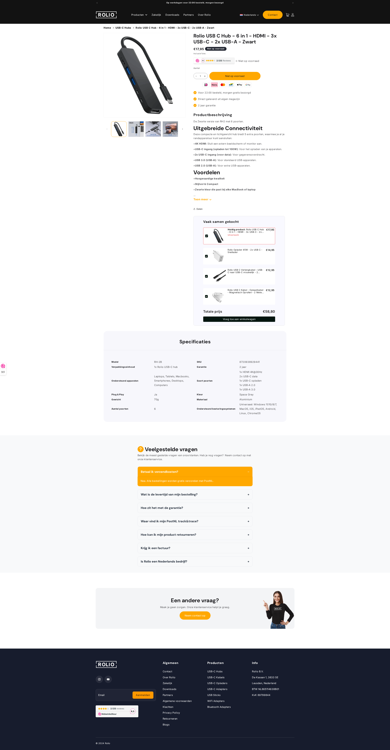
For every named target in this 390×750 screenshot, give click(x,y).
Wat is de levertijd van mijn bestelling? (169, 494)
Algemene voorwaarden (177, 700)
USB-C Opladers (217, 683)
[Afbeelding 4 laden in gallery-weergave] (170, 129)
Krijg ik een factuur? (155, 548)
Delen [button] (200, 209)
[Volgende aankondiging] (293, 3)
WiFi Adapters (216, 700)
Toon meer (200, 199)
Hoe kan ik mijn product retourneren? (168, 535)
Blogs (166, 724)
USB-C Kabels (216, 677)
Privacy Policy (171, 712)
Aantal (196, 68)
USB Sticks (214, 695)
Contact (272, 14)
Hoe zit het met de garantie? (162, 508)
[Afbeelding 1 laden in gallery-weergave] (119, 129)
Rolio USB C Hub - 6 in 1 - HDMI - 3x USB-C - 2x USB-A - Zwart (175, 27)
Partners (188, 14)
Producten (138, 14)
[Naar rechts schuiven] (182, 129)
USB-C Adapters (217, 689)
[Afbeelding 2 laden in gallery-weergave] (136, 129)
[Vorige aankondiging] (97, 3)
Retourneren (170, 718)
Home (107, 27)
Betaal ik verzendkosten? (159, 472)
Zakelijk (156, 14)
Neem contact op (195, 615)
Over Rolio (204, 14)
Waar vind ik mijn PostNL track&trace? (169, 521)
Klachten (168, 706)
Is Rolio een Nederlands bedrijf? (164, 561)
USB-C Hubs (123, 27)
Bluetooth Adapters (219, 706)
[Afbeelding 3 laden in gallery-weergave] (153, 129)
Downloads (172, 14)
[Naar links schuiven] (107, 129)
